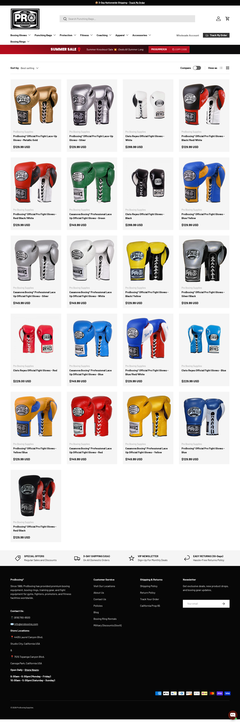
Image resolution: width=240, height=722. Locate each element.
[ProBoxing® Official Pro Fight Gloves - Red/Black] (36, 495)
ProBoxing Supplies (25, 707)
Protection (66, 35)
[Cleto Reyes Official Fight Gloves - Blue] (204, 339)
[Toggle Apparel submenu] (127, 35)
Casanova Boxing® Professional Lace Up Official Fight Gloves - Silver (34, 294)
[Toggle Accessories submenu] (150, 35)
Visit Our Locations (104, 586)
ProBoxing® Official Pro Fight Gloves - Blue (203, 450)
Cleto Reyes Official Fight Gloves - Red (35, 370)
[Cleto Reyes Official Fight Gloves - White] (148, 104)
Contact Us (100, 599)
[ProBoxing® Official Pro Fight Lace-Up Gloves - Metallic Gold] (36, 104)
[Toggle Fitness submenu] (91, 35)
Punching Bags (43, 35)
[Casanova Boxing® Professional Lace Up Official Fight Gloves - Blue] (92, 339)
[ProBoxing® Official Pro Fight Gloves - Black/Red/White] (204, 104)
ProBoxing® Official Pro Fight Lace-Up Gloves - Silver (91, 137)
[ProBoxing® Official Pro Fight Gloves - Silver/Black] (204, 261)
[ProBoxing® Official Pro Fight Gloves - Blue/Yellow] (204, 182)
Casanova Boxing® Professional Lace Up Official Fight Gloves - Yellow (146, 450)
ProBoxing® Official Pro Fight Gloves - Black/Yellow (146, 294)
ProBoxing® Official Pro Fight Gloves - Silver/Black (203, 294)
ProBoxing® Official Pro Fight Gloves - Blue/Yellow (203, 216)
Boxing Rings (18, 41)
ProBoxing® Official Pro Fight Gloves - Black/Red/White (203, 137)
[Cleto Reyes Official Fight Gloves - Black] (148, 182)
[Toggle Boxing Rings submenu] (28, 41)
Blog (96, 612)
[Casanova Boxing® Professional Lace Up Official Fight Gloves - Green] (92, 182)
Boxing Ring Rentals (105, 618)
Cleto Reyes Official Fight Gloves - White (144, 137)
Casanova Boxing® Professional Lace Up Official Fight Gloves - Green (90, 216)
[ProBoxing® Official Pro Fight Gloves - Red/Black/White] (36, 182)
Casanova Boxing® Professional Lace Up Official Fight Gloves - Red (90, 450)
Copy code (181, 49)
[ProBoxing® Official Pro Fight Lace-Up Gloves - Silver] (92, 104)
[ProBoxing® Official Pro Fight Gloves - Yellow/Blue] (36, 417)
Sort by (14, 67)
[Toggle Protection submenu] (75, 35)
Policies (98, 605)
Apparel (120, 35)
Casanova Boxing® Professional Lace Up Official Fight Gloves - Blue (90, 372)
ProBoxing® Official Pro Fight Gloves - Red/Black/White (34, 216)
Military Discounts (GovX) (107, 625)
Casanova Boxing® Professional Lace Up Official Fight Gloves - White (90, 294)
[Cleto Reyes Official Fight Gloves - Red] (36, 339)
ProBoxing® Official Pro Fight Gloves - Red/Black (34, 528)
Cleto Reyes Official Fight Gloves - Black (144, 216)
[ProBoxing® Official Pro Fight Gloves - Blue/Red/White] (148, 339)
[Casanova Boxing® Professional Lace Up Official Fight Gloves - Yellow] (148, 417)
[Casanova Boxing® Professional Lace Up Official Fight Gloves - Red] (92, 417)
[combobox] (127, 18)
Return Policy (147, 592)
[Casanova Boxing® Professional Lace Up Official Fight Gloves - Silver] (36, 261)
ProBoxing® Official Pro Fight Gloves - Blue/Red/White (146, 372)
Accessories (139, 35)
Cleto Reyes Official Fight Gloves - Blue (204, 370)
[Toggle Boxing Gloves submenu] (29, 35)
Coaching (102, 35)
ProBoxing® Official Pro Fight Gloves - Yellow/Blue (34, 450)
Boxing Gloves (18, 35)
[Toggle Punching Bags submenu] (54, 35)
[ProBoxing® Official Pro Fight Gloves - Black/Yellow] (148, 261)
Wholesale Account (187, 35)
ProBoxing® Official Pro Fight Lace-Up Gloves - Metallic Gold (35, 137)
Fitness (84, 35)
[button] (227, 18)
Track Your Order (149, 599)
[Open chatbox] (232, 715)
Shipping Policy (148, 586)
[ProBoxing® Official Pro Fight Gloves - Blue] (204, 417)
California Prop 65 (150, 605)
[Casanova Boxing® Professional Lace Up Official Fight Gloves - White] (92, 261)
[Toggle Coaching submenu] (110, 35)
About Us (99, 592)
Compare (185, 67)
